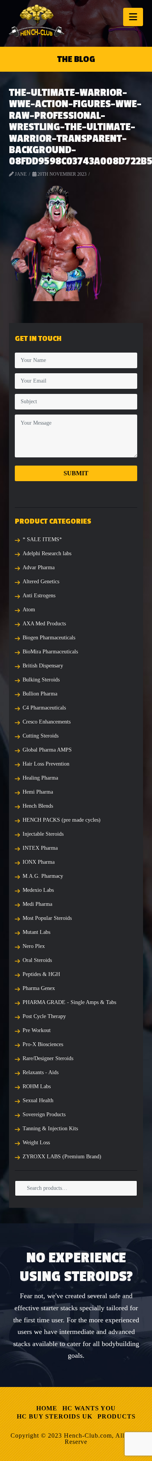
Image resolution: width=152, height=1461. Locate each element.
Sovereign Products (44, 1114)
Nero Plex (34, 946)
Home (46, 1408)
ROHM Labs (37, 1086)
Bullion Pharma (40, 694)
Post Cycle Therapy (44, 1016)
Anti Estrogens (39, 595)
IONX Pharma (39, 862)
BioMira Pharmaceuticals (50, 652)
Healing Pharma (40, 778)
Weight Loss (36, 1142)
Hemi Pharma (38, 792)
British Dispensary (43, 666)
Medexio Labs (38, 890)
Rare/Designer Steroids (48, 1058)
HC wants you (89, 1408)
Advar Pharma (39, 567)
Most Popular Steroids (47, 918)
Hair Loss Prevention (46, 764)
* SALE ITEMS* (42, 539)
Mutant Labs (36, 932)
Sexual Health (38, 1100)
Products (116, 1416)
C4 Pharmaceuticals (44, 708)
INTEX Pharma (40, 848)
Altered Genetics (41, 581)
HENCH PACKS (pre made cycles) (62, 820)
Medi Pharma (37, 904)
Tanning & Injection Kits (50, 1128)
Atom (29, 609)
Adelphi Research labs (47, 553)
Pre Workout (37, 1030)
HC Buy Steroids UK (54, 1416)
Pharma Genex (39, 988)
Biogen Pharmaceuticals (49, 638)
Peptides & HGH (41, 974)
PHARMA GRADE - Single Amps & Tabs (69, 1002)
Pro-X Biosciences (43, 1044)
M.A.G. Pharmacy (43, 876)
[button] (133, 17)
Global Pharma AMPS (47, 750)
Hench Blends (38, 806)
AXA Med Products (44, 623)
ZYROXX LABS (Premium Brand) (62, 1156)
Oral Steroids (37, 960)
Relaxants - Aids (40, 1072)
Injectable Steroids (43, 834)
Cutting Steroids (40, 736)
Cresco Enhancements (47, 722)
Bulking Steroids (41, 680)
